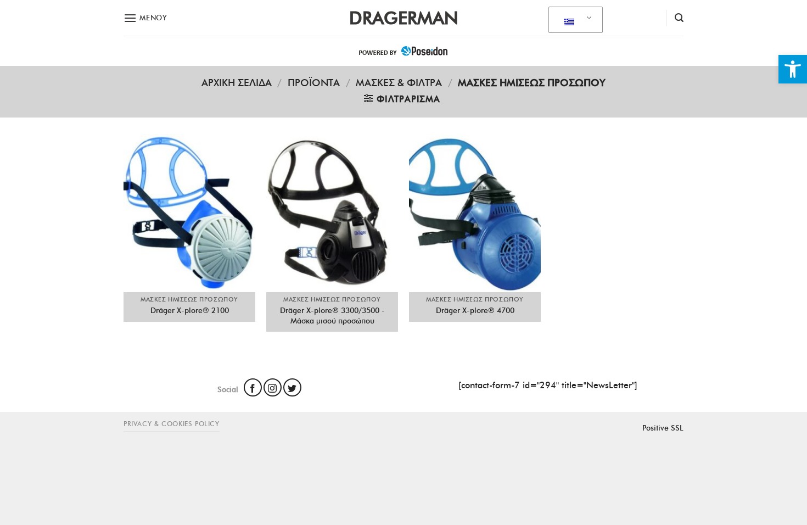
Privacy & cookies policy (172, 424)
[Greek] (573, 20)
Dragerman (403, 18)
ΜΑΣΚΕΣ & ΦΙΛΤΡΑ (399, 82)
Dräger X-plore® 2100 (189, 310)
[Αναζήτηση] (679, 18)
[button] (792, 69)
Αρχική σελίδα (236, 82)
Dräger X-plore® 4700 (475, 310)
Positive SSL (662, 428)
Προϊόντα (314, 82)
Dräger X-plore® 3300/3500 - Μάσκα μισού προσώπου (332, 315)
